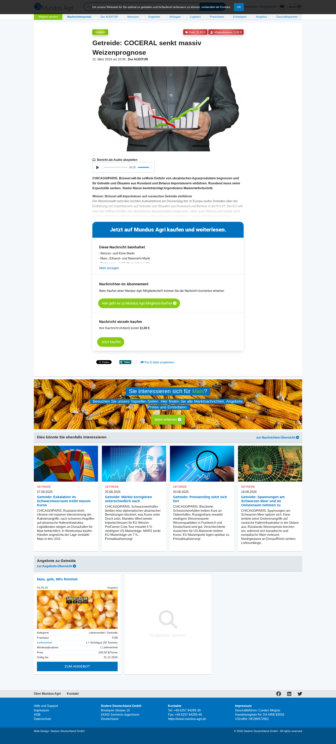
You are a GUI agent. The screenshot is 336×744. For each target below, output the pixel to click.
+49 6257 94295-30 (187, 710)
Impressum (41, 710)
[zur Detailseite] (77, 609)
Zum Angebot (77, 666)
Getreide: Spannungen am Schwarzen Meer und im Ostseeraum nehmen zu (263, 501)
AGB (37, 714)
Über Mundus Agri (47, 693)
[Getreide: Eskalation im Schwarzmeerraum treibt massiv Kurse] (66, 464)
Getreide (100, 32)
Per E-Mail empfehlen (159, 362)
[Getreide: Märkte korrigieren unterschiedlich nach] (134, 464)
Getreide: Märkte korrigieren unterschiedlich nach (128, 499)
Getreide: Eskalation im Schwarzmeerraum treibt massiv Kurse (64, 501)
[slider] (115, 167)
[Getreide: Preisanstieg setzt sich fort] (202, 464)
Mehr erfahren (166, 419)
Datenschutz (42, 719)
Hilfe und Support (46, 706)
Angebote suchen (168, 635)
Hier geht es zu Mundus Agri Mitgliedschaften (137, 303)
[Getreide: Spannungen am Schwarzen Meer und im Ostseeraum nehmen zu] (270, 464)
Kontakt (73, 693)
